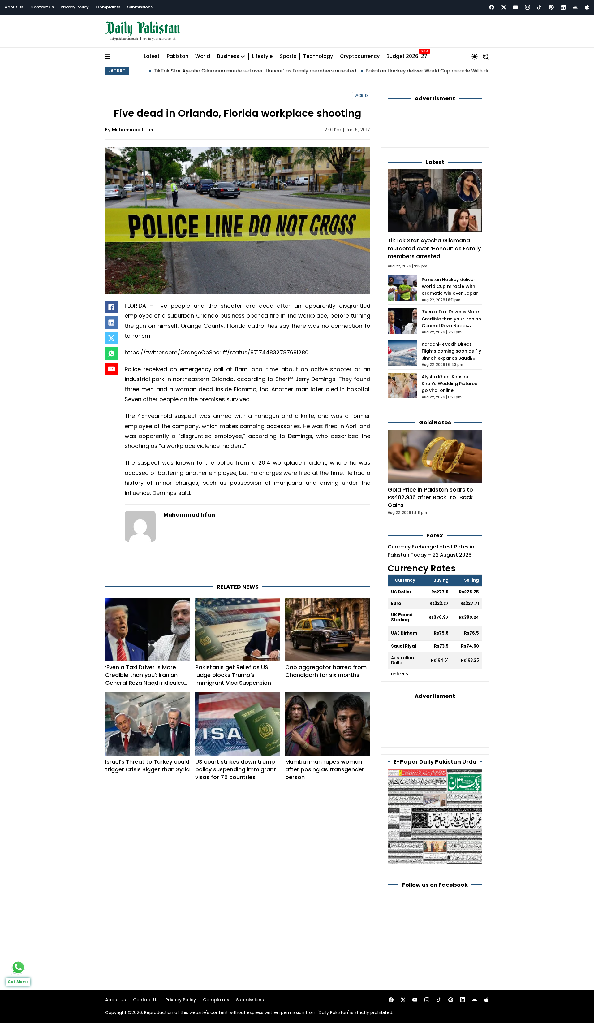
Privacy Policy (75, 7)
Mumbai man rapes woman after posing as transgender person (324, 769)
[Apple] (586, 7)
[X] (111, 338)
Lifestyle (262, 56)
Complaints (108, 7)
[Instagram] (527, 7)
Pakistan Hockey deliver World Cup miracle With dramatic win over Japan (388, 70)
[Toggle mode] (474, 56)
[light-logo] (144, 31)
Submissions (140, 7)
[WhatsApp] (111, 353)
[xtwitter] (503, 7)
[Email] (111, 369)
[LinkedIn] (111, 322)
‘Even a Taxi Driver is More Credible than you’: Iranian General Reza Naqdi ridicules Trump (144, 679)
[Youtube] (515, 7)
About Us (14, 7)
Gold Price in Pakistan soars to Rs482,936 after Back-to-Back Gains (430, 497)
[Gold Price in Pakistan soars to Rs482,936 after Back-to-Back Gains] (435, 456)
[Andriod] (575, 7)
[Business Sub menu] (242, 56)
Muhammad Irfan (132, 130)
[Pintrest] (551, 7)
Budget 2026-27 (406, 56)
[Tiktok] (539, 7)
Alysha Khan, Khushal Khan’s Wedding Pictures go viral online (449, 384)
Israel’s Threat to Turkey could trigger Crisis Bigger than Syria (147, 765)
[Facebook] (491, 7)
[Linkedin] (563, 7)
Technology (318, 56)
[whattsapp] (18, 967)
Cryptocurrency (360, 56)
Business (228, 56)
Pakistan (177, 56)
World (202, 56)
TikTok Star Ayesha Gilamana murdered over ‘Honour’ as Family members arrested (188, 70)
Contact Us (42, 7)
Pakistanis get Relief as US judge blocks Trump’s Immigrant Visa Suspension (233, 675)
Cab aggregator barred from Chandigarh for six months (326, 671)
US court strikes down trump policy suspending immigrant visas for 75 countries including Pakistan (235, 773)
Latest (152, 56)
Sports (288, 56)
